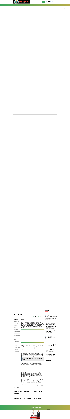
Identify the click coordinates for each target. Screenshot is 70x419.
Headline (16, 4)
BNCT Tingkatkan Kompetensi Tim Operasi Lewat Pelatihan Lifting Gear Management (51, 331)
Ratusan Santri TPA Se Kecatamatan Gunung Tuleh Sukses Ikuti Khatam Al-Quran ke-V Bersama (51, 345)
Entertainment (27, 4)
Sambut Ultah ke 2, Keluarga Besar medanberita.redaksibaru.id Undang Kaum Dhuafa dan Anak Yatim (51, 354)
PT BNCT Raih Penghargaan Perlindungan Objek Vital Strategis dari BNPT (51, 350)
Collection (20, 4)
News (23, 4)
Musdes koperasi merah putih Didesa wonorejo (50, 360)
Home (14, 4)
